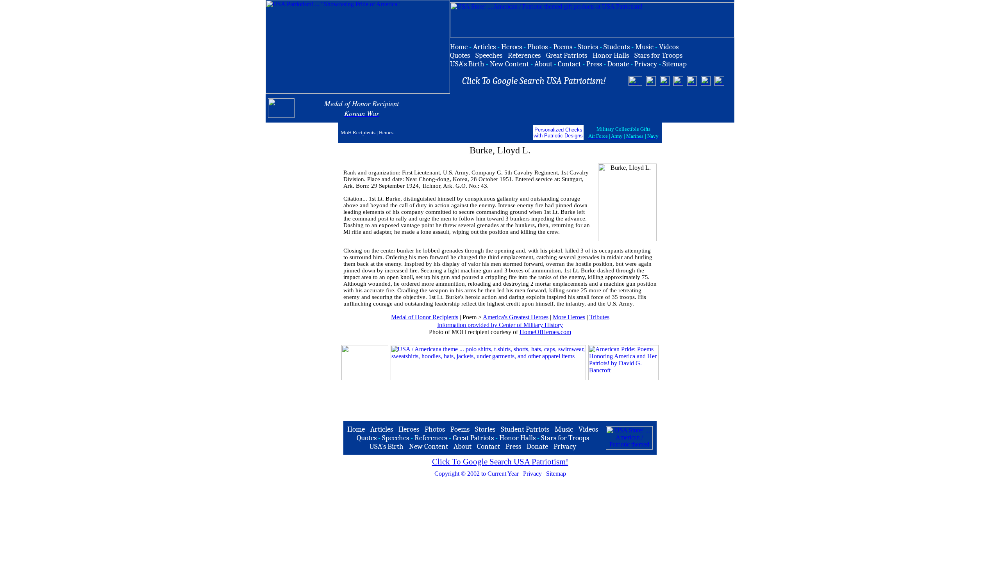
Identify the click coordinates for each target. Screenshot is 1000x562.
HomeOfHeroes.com (545, 332)
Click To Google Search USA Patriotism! (500, 461)
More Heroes (569, 317)
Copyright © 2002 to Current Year (476, 473)
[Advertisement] (640, 108)
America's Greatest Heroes (515, 317)
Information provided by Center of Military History (500, 325)
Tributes (599, 317)
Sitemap (556, 473)
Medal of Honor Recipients (424, 317)
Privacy (532, 473)
